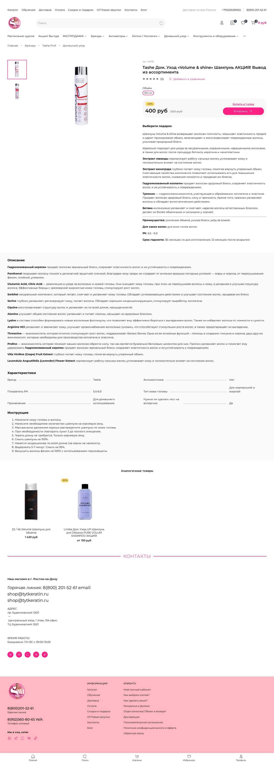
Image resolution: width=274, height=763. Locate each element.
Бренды (96, 36)
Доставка (45, 10)
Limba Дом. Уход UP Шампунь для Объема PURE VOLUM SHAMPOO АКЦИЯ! (84, 532)
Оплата (60, 10)
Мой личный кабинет (137, 689)
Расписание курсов (20, 36)
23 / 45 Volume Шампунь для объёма (31, 531)
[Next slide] (130, 96)
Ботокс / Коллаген (144, 36)
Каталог (12, 10)
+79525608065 (231, 10)
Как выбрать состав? (136, 695)
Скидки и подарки (80, 10)
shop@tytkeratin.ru (27, 600)
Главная (12, 45)
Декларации (132, 717)
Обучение (28, 10)
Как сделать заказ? (135, 700)
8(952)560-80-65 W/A (25, 719)
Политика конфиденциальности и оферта (150, 728)
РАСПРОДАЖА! (73, 36)
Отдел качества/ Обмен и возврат (145, 711)
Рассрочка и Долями (137, 706)
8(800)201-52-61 (20, 708)
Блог (144, 10)
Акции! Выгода (48, 36)
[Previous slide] (35, 96)
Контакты (131, 10)
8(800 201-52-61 (257, 10)
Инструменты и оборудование (214, 36)
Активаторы (117, 36)
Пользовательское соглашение (143, 722)
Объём (147, 88)
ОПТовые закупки (109, 10)
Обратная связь (134, 733)
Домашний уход (175, 36)
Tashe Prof (49, 45)
